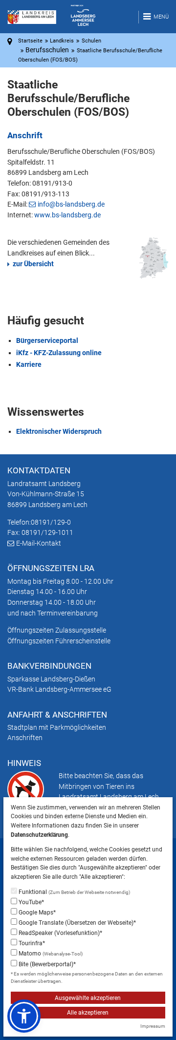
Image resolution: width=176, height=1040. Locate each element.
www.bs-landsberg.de (67, 215)
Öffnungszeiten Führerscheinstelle (58, 641)
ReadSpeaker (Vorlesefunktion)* (59, 933)
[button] (24, 1016)
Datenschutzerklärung (39, 834)
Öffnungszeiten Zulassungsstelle (56, 630)
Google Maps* (36, 912)
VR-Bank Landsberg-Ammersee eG (59, 689)
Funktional (73, 892)
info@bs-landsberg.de (71, 204)
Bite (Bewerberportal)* (46, 964)
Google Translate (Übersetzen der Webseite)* (76, 922)
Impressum (152, 1026)
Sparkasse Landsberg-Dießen (51, 679)
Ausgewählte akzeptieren (88, 998)
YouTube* (30, 902)
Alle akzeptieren (88, 1012)
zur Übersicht (33, 264)
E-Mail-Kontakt (38, 543)
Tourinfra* (31, 943)
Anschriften (25, 738)
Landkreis (62, 41)
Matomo (50, 953)
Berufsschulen (47, 50)
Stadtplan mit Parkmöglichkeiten (56, 727)
